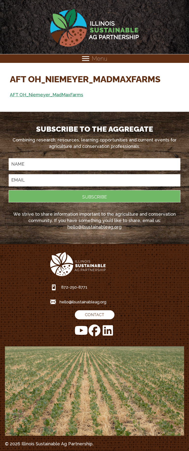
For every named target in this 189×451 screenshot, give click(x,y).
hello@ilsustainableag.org (94, 226)
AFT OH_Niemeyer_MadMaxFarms (46, 94)
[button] (94, 196)
